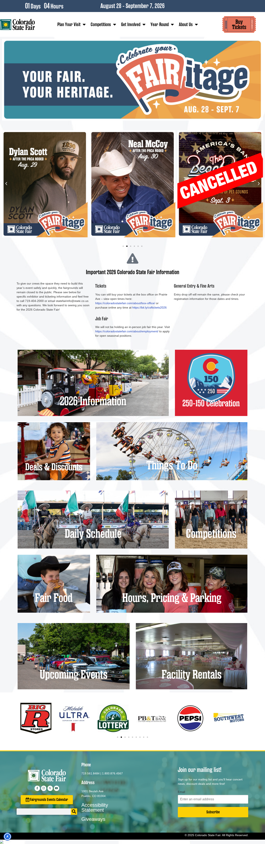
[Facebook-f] (37, 788)
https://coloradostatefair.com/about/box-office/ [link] (125, 303)
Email (181, 791)
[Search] (74, 811)
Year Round (160, 24)
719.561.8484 (90, 773)
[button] (6, 184)
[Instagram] (43, 788)
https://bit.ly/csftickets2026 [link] (149, 307)
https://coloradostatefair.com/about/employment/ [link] (126, 331)
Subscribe (213, 812)
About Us (186, 24)
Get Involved (130, 24)
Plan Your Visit (69, 24)
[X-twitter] (50, 788)
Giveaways (93, 819)
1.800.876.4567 (112, 773)
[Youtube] (56, 788)
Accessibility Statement (94, 807)
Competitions (101, 24)
